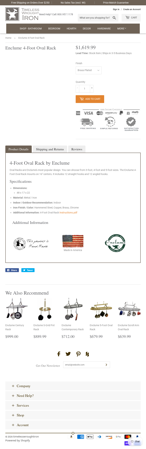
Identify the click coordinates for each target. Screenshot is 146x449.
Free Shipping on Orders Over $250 (30, 2)
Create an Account (132, 9)
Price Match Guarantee (116, 2)
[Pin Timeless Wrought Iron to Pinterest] (78, 354)
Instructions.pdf (68, 212)
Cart (134, 17)
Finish (79, 63)
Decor (87, 28)
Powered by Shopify (17, 440)
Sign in (116, 9)
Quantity (80, 81)
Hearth (71, 28)
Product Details (18, 149)
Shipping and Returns (50, 149)
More (120, 28)
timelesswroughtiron (26, 436)
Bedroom (54, 28)
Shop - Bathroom (31, 28)
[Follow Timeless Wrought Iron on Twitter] (68, 354)
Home (8, 38)
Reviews (76, 149)
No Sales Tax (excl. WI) (73, 2)
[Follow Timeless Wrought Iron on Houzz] (87, 354)
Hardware (104, 28)
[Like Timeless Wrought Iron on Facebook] (59, 354)
